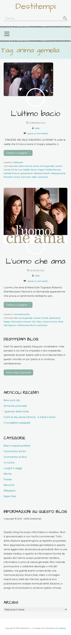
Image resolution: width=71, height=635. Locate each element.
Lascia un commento (37, 133)
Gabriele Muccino (12, 173)
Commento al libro (15, 456)
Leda (37, 128)
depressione (54, 318)
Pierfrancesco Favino (26, 325)
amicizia (28, 166)
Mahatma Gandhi (42, 173)
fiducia (34, 169)
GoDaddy (62, 628)
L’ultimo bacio (35, 113)
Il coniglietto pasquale (17, 422)
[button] (7, 34)
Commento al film (22, 314)
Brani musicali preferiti (17, 445)
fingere (41, 169)
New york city (12, 400)
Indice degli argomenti (18, 372)
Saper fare (10, 496)
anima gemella (47, 166)
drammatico (16, 321)
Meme (8, 473)
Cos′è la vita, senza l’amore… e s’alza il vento (30, 417)
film (34, 321)
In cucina (9, 462)
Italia (39, 321)
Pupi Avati (25, 177)
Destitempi (35, 6)
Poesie (8, 479)
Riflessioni (18, 162)
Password (8, 177)
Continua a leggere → (18, 152)
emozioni (27, 321)
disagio (7, 321)
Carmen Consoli (41, 318)
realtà (34, 177)
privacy (16, 177)
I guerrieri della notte (16, 411)
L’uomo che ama (35, 261)
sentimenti (42, 325)
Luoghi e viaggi (13, 468)
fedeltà (26, 169)
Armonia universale (15, 405)
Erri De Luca (16, 169)
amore (36, 166)
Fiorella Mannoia (53, 169)
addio (21, 166)
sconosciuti (43, 177)
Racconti (9, 485)
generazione (27, 173)
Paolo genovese (58, 173)
